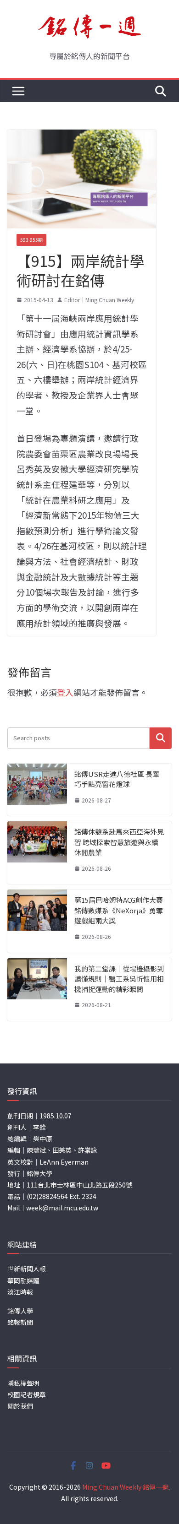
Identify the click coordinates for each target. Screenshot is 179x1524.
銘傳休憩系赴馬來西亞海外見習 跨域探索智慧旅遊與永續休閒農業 (119, 842)
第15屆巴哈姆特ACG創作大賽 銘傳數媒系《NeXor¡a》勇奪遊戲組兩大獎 (118, 910)
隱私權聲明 (23, 1383)
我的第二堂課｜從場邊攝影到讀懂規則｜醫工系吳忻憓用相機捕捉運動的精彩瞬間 (119, 979)
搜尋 (161, 738)
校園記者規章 (26, 1394)
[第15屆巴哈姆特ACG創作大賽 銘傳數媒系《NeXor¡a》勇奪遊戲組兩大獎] (37, 920)
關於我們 (20, 1405)
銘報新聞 (20, 1322)
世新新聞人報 (26, 1268)
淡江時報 (20, 1291)
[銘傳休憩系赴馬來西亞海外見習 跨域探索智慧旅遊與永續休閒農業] (37, 852)
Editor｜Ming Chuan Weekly (99, 300)
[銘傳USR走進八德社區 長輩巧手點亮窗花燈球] (37, 790)
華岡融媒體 (23, 1280)
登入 (65, 692)
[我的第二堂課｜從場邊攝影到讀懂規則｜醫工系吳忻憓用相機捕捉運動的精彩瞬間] (37, 989)
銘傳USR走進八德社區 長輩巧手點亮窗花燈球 (116, 779)
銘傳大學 (20, 1310)
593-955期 (31, 239)
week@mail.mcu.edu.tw (62, 1207)
